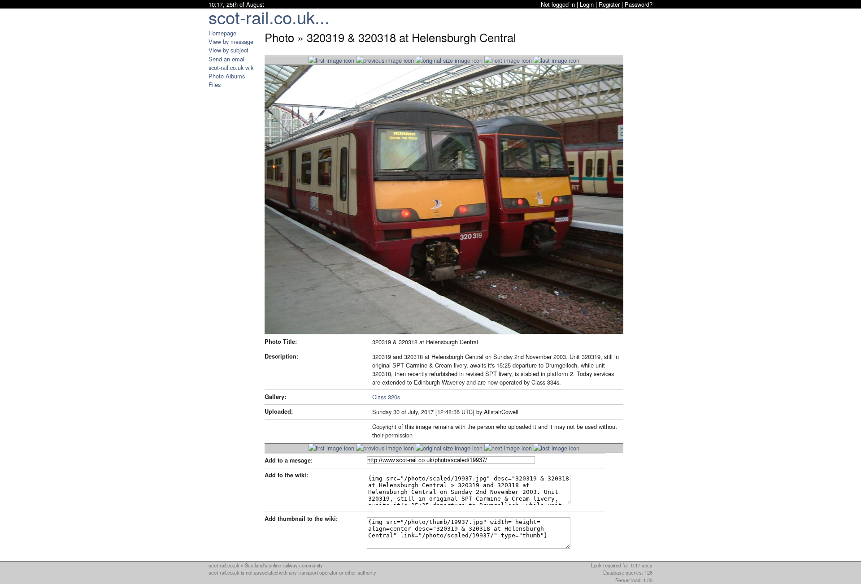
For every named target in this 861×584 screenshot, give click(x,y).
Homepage (222, 33)
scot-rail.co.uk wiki (232, 67)
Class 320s (386, 397)
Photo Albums (227, 76)
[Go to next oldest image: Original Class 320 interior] (508, 60)
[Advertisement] (235, 223)
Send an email (227, 59)
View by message (231, 41)
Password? (638, 4)
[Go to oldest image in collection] (556, 60)
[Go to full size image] (449, 60)
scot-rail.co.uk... (269, 16)
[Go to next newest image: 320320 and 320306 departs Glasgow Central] (385, 60)
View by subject (228, 50)
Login (587, 4)
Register (609, 4)
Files (215, 84)
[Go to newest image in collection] (331, 60)
